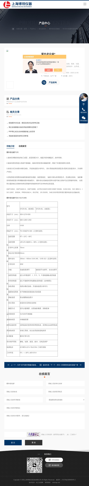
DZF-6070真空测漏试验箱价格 (28, 365)
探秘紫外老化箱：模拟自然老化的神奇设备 (24, 123)
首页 (25, 29)
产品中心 (33, 29)
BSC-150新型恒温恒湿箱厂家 (67, 365)
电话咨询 (84, 112)
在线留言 (22, 146)
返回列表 (46, 365)
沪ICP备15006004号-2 (69, 480)
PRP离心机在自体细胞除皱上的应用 (22, 131)
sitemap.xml (56, 482)
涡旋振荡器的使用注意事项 (18, 136)
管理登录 (47, 482)
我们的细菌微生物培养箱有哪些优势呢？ (23, 127)
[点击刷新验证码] (33, 434)
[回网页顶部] (83, 104)
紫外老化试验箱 (54, 29)
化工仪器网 (39, 482)
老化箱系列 (42, 29)
